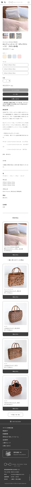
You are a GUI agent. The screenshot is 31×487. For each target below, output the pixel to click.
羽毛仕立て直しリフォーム (11, 436)
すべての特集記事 (8, 428)
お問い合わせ (15, 99)
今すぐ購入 (15, 94)
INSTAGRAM (16, 421)
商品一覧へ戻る (16, 414)
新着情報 (5, 434)
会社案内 (5, 439)
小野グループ (7, 442)
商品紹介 (5, 431)
